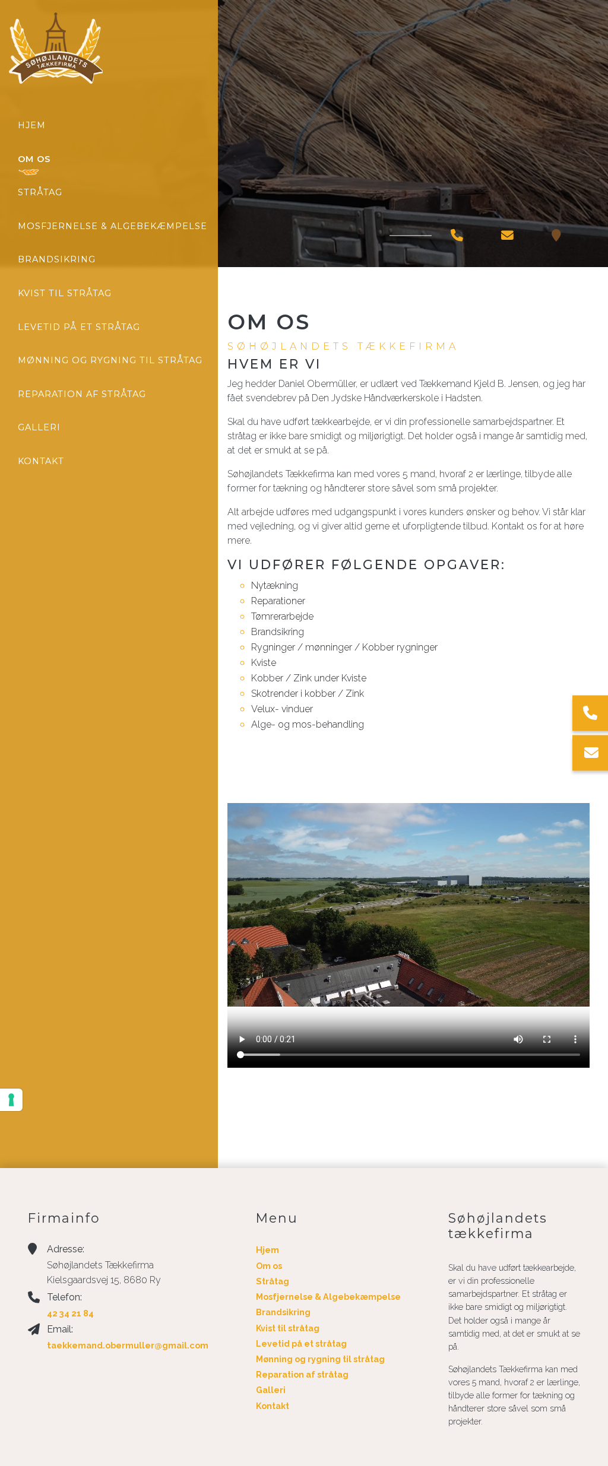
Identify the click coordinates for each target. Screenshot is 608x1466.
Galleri (271, 1390)
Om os (269, 1266)
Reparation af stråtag (302, 1374)
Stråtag (272, 1281)
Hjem (267, 1250)
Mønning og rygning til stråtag (320, 1359)
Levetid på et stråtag (301, 1344)
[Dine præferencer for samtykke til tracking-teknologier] (11, 1100)
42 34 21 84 (70, 1313)
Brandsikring (283, 1312)
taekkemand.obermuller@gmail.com (127, 1345)
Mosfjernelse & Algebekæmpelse (328, 1297)
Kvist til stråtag (287, 1328)
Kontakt (272, 1406)
